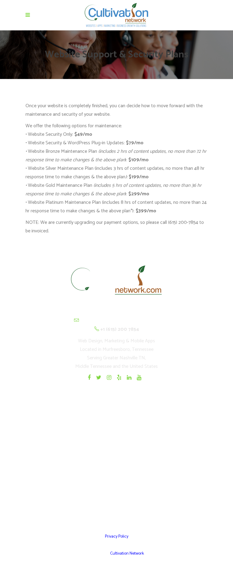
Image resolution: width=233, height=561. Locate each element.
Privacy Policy (116, 536)
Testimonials (116, 474)
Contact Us (116, 504)
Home (117, 429)
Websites (116, 444)
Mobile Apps (116, 459)
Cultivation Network (127, 553)
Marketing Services (117, 489)
